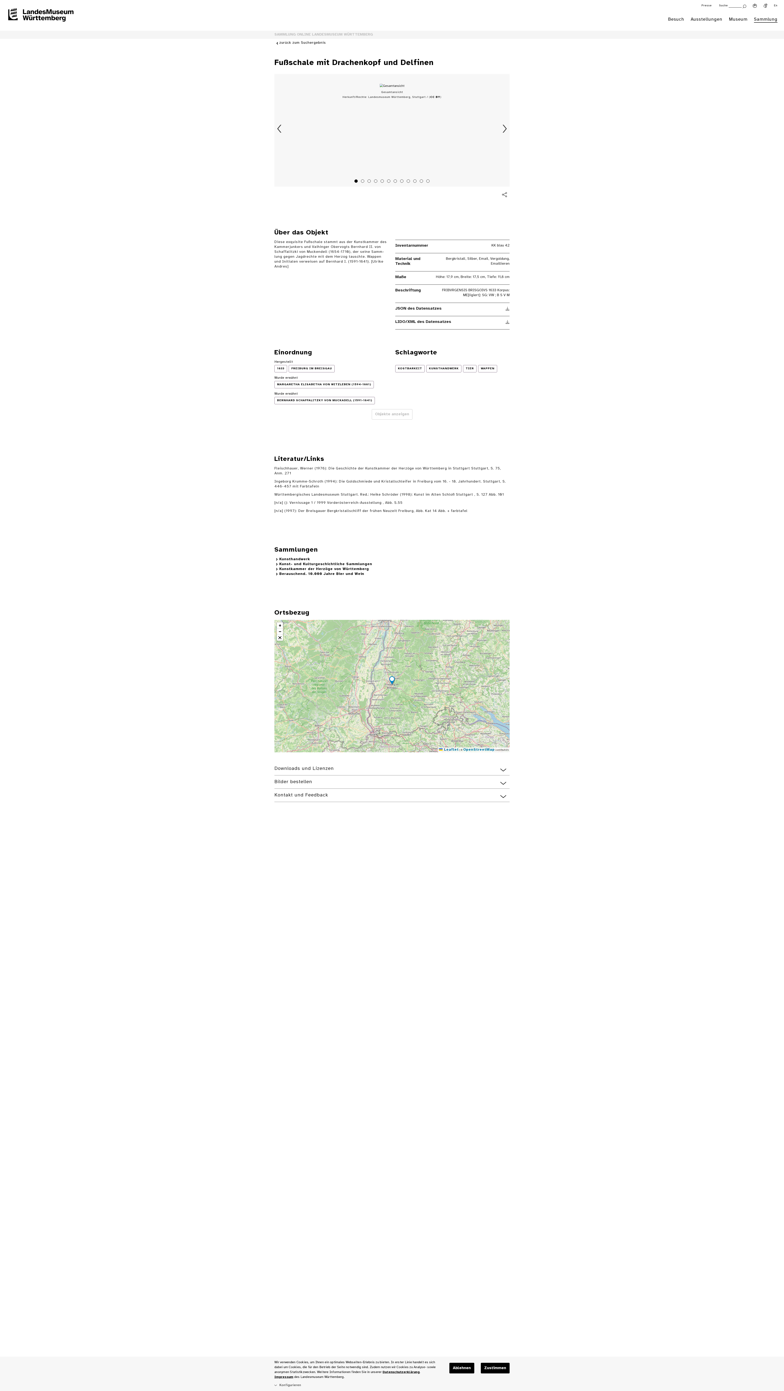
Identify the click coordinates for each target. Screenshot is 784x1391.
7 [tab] (396, 182)
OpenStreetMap (479, 750)
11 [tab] (422, 182)
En (775, 5)
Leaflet (451, 750)
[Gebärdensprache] (765, 5)
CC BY (435, 97)
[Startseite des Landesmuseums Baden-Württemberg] (41, 17)
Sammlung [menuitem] (765, 19)
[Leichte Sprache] (755, 5)
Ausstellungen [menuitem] (706, 19)
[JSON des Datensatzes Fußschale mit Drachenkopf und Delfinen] (508, 308)
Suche (723, 5)
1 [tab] (357, 182)
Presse (707, 5)
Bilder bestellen (293, 781)
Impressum (283, 1377)
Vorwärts (505, 129)
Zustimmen (495, 1368)
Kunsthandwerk (294, 559)
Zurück (279, 129)
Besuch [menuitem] (676, 19)
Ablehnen (462, 1368)
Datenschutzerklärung (401, 1372)
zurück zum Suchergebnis (302, 43)
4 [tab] (376, 182)
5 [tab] (383, 182)
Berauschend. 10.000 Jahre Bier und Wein (321, 574)
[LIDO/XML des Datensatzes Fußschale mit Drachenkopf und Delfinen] (508, 321)
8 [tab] (402, 182)
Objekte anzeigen (392, 414)
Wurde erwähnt (286, 378)
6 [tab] (389, 182)
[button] (392, 681)
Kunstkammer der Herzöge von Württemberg (324, 569)
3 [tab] (370, 182)
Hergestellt (283, 362)
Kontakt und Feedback (301, 795)
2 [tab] (363, 182)
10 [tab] (415, 182)
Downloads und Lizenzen (304, 768)
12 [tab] (429, 182)
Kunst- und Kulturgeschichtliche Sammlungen (325, 564)
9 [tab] (409, 182)
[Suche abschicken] (744, 6)
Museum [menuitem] (738, 19)
